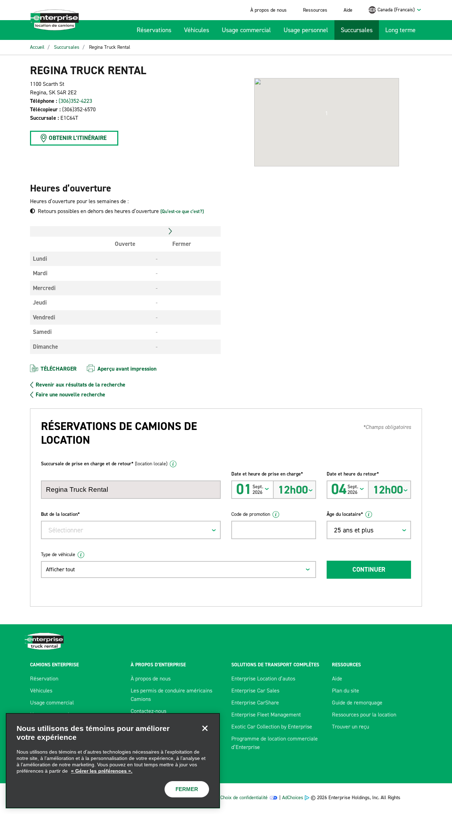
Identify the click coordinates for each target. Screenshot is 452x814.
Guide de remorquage (357, 702)
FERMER (187, 789)
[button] (326, 113)
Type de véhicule (58, 554)
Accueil (37, 47)
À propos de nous (268, 10)
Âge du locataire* (345, 514)
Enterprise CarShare (255, 702)
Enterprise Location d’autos (263, 678)
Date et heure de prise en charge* (267, 474)
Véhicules (196, 30)
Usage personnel (306, 30)
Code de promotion (250, 514)
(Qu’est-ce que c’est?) (182, 211)
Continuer (368, 569)
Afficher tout (60, 569)
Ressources (315, 10)
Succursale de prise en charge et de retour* (104, 463)
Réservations (154, 30)
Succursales (357, 30)
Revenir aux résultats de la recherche (80, 385)
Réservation (44, 678)
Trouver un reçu (350, 726)
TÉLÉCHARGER (59, 368)
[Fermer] (205, 728)
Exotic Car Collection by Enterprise (271, 726)
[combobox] (399, 9)
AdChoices (292, 797)
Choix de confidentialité (244, 797)
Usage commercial (246, 30)
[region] (113, 760)
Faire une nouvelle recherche (70, 394)
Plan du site (345, 690)
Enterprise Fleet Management (266, 714)
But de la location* (60, 514)
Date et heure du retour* (353, 474)
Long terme (400, 30)
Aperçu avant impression (126, 368)
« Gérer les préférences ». (101, 771)
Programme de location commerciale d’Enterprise (274, 743)
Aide (348, 10)
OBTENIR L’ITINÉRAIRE (78, 138)
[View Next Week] (170, 231)
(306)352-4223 (75, 101)
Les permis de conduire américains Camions (171, 695)
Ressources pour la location (364, 714)
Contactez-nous (148, 711)
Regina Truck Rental (109, 47)
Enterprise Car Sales (255, 690)
